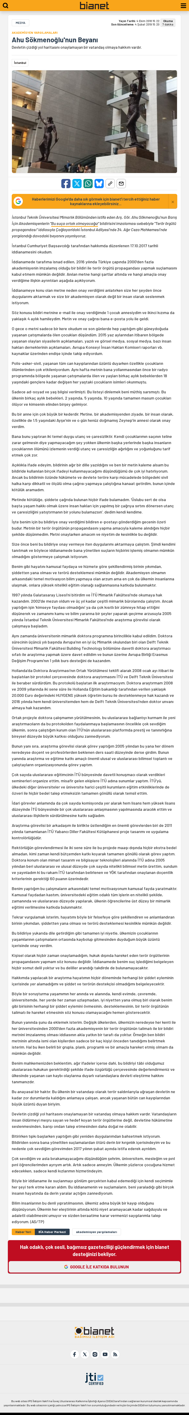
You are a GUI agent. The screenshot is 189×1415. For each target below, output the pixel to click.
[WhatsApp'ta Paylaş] (88, 183)
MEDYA (20, 23)
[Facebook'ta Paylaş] (66, 183)
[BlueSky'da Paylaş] (99, 183)
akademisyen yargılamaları (96, 1232)
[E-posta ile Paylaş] (121, 183)
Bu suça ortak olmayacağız (74, 223)
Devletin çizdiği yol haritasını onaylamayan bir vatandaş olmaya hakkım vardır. (77, 47)
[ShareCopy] (110, 183)
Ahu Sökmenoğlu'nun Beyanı (55, 39)
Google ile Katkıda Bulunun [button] (99, 1266)
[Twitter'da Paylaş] (77, 183)
